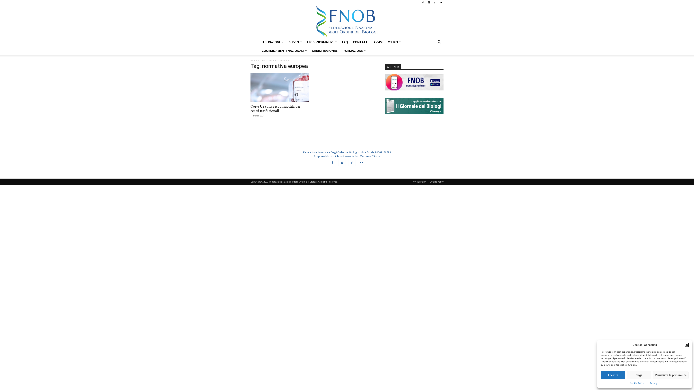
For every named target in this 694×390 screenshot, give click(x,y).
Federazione (271, 42)
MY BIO (393, 42)
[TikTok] (435, 2)
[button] (687, 345)
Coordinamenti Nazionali (283, 51)
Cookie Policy (637, 383)
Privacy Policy (419, 181)
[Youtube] (441, 2)
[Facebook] (423, 2)
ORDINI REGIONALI (325, 51)
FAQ (345, 42)
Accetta (613, 375)
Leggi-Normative (320, 42)
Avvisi (378, 42)
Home (253, 60)
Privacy (653, 383)
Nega (639, 375)
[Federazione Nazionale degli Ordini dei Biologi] (347, 21)
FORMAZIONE (353, 51)
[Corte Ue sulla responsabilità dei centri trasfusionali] (279, 87)
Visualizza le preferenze (671, 375)
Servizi (294, 42)
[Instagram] (429, 2)
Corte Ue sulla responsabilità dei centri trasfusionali (275, 108)
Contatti (361, 42)
